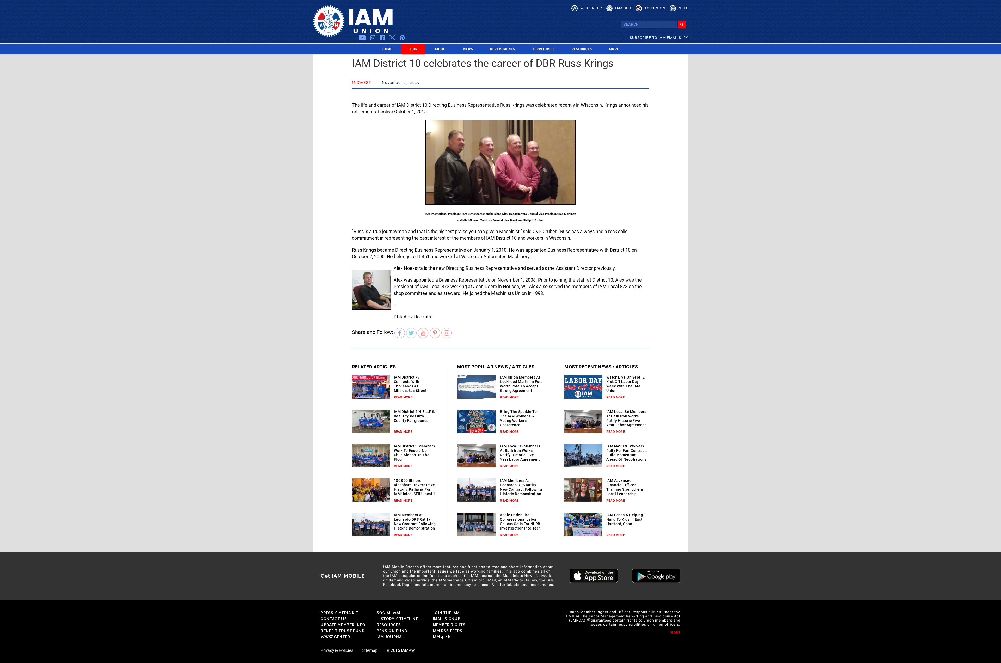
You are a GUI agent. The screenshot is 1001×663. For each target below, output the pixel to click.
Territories (543, 49)
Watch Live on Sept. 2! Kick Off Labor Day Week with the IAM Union (626, 384)
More (675, 633)
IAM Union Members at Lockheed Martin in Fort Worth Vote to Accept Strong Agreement (521, 384)
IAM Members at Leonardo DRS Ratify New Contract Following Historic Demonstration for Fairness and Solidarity (415, 526)
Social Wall (390, 613)
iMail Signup (446, 619)
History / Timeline (397, 619)
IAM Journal (390, 637)
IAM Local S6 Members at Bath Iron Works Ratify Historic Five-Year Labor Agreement (520, 452)
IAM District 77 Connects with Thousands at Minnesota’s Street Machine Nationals (410, 386)
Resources (582, 49)
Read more (403, 397)
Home (387, 49)
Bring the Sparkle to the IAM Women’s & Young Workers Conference (518, 418)
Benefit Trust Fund (343, 631)
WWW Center (335, 637)
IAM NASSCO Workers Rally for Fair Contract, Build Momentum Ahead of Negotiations (626, 452)
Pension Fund (392, 631)
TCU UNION (655, 8)
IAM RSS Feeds (447, 631)
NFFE (683, 8)
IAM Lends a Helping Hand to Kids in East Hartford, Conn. (624, 519)
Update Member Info (343, 625)
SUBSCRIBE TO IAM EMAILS (655, 37)
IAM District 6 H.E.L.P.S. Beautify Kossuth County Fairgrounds (414, 416)
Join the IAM (446, 613)
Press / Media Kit (339, 613)
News (468, 49)
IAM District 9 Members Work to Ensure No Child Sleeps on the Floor (414, 452)
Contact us (334, 619)
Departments (502, 49)
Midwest (361, 83)
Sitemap (369, 650)
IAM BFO (623, 8)
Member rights (449, 625)
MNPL (614, 49)
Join (414, 49)
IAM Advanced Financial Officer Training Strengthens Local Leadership (625, 487)
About (440, 49)
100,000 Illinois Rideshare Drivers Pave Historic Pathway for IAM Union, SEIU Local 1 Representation (414, 489)
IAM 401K (442, 637)
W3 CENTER (591, 8)
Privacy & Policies (337, 650)
